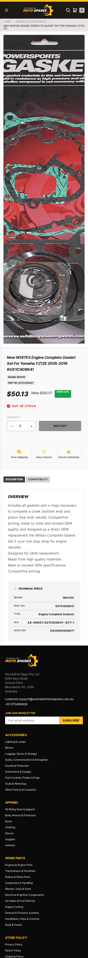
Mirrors (9, 747)
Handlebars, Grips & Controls (22, 918)
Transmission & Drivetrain (20, 870)
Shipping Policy (14, 956)
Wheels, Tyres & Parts (18, 888)
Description (14, 479)
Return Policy (13, 950)
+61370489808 (16, 704)
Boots (8, 821)
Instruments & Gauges (18, 771)
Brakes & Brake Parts (17, 876)
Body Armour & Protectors (20, 815)
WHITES (21, 377)
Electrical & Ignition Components (24, 894)
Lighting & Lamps (15, 741)
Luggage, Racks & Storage (21, 753)
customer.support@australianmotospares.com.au (39, 699)
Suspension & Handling (19, 882)
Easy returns (44, 457)
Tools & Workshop (15, 783)
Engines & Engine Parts (18, 864)
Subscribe (71, 720)
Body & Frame (13, 924)
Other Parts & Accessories (20, 789)
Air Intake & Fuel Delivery (20, 900)
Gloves (9, 833)
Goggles (10, 839)
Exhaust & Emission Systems (22, 912)
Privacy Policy (13, 944)
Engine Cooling (14, 906)
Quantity (13, 417)
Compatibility (38, 479)
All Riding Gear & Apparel (20, 809)
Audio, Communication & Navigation (26, 759)
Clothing (10, 827)
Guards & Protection (17, 765)
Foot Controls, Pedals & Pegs (22, 777)
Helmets (10, 845)
